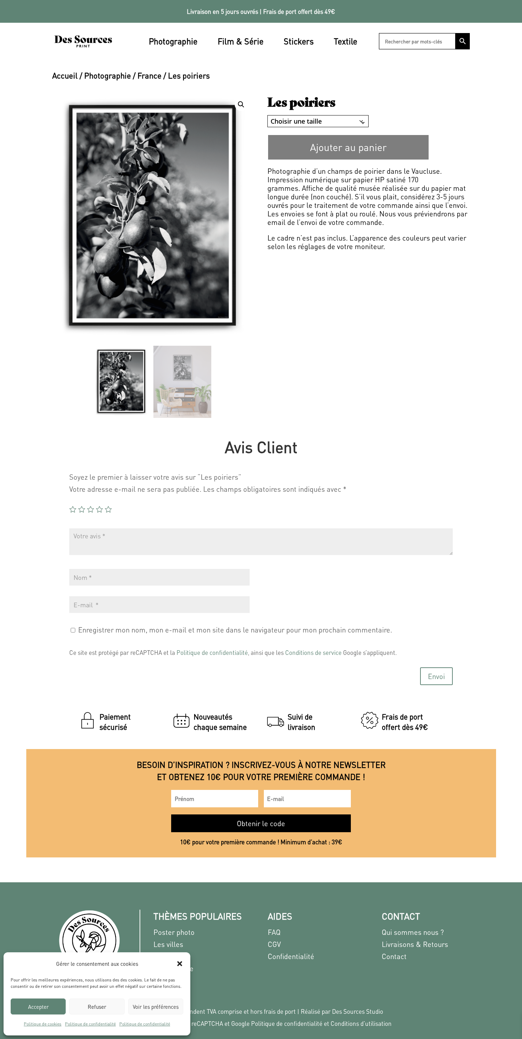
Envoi (436, 676)
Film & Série (240, 41)
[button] (179, 963)
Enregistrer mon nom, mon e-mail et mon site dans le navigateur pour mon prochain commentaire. (235, 629)
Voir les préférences (156, 1006)
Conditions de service (313, 652)
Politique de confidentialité (90, 1024)
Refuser (97, 1006)
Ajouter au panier (348, 147)
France (149, 75)
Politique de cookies (42, 1024)
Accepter (38, 1006)
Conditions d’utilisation (361, 1023)
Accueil (65, 75)
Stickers (299, 41)
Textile (345, 41)
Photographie (173, 41)
